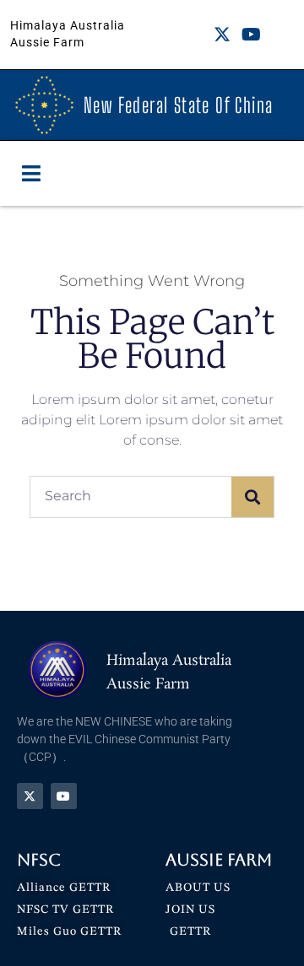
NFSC (39, 860)
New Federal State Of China (178, 105)
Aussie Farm (219, 860)
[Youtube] (250, 34)
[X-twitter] (222, 34)
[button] (31, 174)
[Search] (252, 497)
